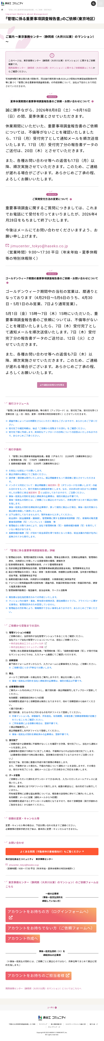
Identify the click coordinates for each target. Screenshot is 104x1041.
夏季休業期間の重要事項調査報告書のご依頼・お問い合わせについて (50, 101)
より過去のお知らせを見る (52, 385)
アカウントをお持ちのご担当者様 (36, 976)
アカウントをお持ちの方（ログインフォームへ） (49, 912)
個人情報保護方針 (56, 1024)
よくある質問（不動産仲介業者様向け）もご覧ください (50, 851)
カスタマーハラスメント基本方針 (76, 1024)
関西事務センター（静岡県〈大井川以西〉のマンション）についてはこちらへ (43, 988)
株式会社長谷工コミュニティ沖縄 (27, 647)
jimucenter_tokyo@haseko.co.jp (39, 246)
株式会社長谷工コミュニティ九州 (27, 643)
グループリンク (52, 1027)
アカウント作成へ (23, 938)
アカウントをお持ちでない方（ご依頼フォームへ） (51, 928)
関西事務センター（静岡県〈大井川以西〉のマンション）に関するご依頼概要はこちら (50, 68)
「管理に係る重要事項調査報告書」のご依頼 (21, 1024)
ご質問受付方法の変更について (50, 199)
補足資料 (52, 485)
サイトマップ (43, 1024)
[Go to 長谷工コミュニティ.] (2, 10)
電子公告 (92, 1024)
